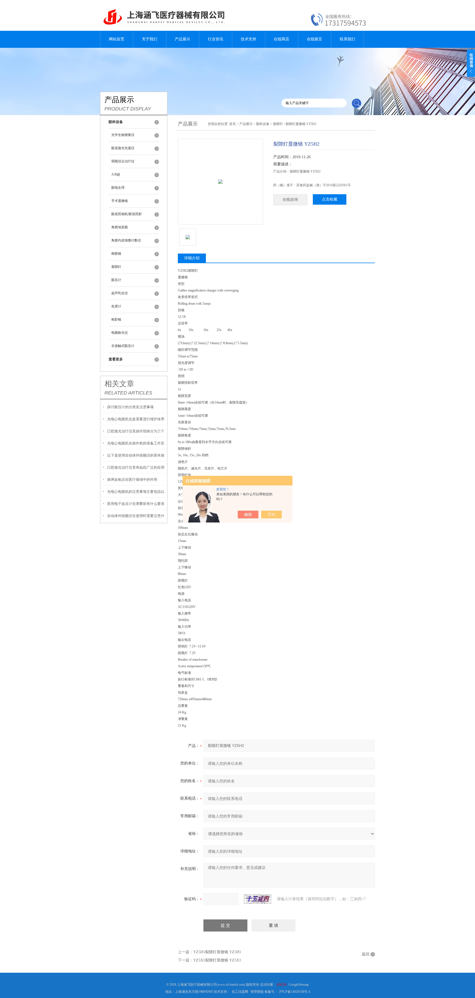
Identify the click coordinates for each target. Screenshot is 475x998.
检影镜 (116, 319)
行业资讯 (215, 39)
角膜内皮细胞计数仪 (126, 240)
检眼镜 (116, 253)
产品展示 (182, 39)
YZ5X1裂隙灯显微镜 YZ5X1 (217, 960)
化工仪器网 (240, 992)
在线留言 (314, 39)
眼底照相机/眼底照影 (126, 214)
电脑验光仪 (119, 333)
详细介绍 (192, 258)
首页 (232, 124)
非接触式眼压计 (122, 346)
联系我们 (347, 39)
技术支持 (248, 39)
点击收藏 (329, 199)
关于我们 (149, 39)
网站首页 (116, 39)
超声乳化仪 (119, 293)
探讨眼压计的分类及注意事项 (130, 407)
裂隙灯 (116, 267)
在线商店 (281, 39)
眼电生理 (118, 188)
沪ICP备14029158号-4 (294, 992)
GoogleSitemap (299, 984)
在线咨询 (290, 200)
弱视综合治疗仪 (122, 161)
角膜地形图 (119, 227)
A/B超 (115, 174)
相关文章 (119, 384)
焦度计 (116, 306)
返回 (365, 954)
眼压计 (116, 280)
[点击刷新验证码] (257, 899)
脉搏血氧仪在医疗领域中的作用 (132, 479)
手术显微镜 (119, 201)
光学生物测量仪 (122, 135)
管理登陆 (257, 992)
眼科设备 (262, 124)
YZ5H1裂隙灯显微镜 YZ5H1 (217, 952)
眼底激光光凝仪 (122, 148)
